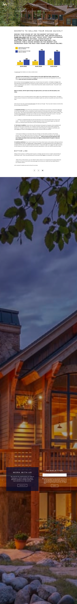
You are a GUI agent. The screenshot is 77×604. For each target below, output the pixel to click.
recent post (17, 71)
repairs (18, 129)
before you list (31, 129)
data (19, 39)
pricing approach (22, 113)
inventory (27, 82)
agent (44, 155)
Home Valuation (59, 4)
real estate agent (31, 103)
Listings (25, 4)
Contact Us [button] (22, 485)
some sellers (20, 37)
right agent (20, 86)
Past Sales (32, 4)
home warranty (38, 143)
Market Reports (40, 4)
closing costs (30, 143)
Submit (54, 485)
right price (59, 109)
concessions (18, 143)
